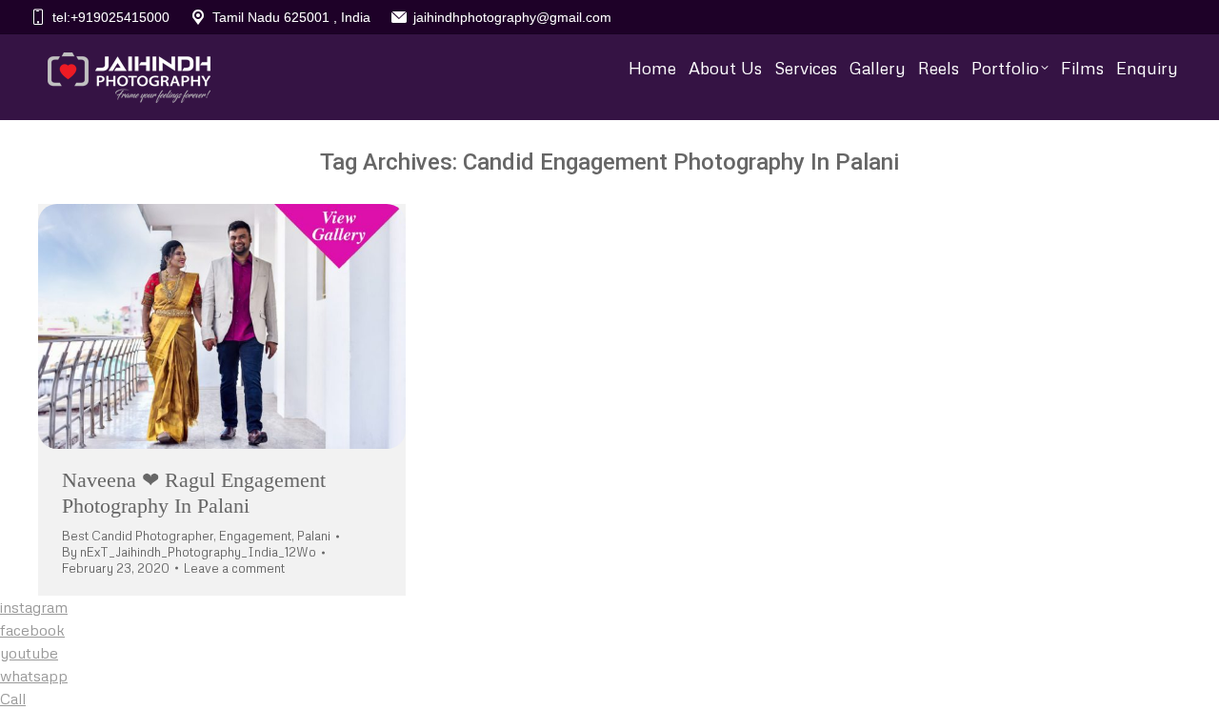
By (189, 551)
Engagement (255, 535)
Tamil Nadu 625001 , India (291, 17)
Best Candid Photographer (137, 535)
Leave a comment (234, 568)
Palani (313, 535)
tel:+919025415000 (111, 17)
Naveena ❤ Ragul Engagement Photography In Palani (194, 492)
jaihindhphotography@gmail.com (512, 17)
